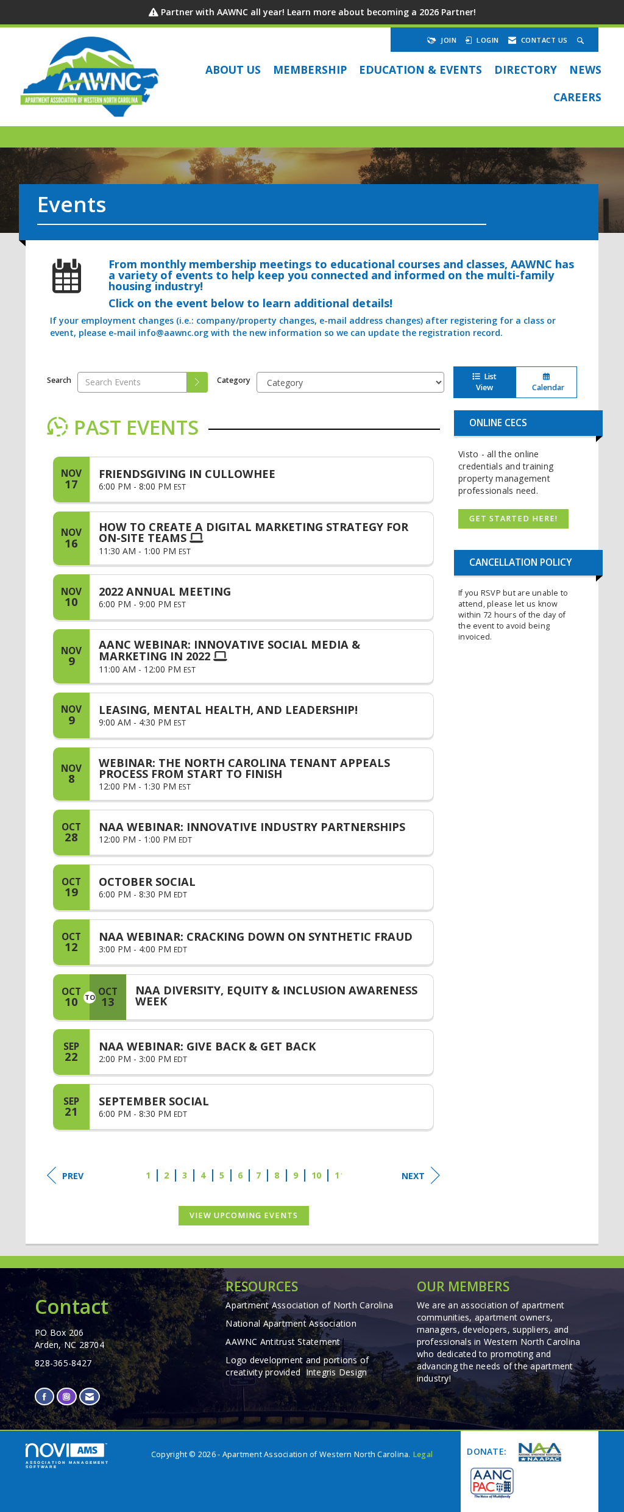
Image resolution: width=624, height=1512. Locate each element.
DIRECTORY (525, 69)
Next (413, 1176)
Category (233, 380)
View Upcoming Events (244, 1215)
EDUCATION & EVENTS (420, 69)
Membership (310, 69)
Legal (423, 1454)
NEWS (585, 69)
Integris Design (336, 1372)
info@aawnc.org (173, 332)
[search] (197, 382)
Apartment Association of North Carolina (309, 1305)
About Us (233, 69)
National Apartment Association (290, 1323)
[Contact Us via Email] (89, 1396)
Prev (72, 1176)
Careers (577, 97)
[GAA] (491, 1482)
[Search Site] (582, 40)
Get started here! (513, 518)
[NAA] (538, 1452)
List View (486, 382)
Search (59, 380)
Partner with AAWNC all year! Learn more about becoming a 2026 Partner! (318, 12)
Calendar (546, 387)
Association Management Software (67, 1464)
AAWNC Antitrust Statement (282, 1341)
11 (340, 1175)
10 (316, 1175)
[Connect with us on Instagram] (66, 1396)
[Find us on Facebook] (44, 1396)
